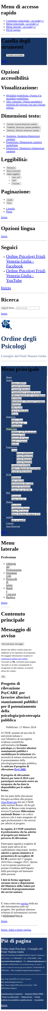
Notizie (9, 502)
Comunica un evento (20, 465)
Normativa (16, 404)
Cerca (4, 308)
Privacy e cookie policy (10, 997)
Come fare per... (18, 499)
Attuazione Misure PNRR (34, 994)
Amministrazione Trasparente (11, 994)
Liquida (9, 200)
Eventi (14, 450)
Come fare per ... (19, 423)
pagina (24, 903)
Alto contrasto (25, 104)
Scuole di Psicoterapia (21, 471)
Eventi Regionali (24, 459)
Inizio (4, 60)
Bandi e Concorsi (19, 441)
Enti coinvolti (17, 480)
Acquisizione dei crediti (22, 484)
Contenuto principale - (25, 20)
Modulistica (16, 426)
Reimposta (11, 168)
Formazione (11, 447)
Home (9, 377)
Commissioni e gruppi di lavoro (26, 392)
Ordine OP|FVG (18, 383)
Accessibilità (39, 1000)
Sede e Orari (17, 420)
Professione (11, 429)
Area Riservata (13, 526)
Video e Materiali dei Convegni (26, 468)
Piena (9, 203)
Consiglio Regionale (20, 389)
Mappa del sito (27, 997)
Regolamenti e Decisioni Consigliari (28, 401)
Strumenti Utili (18, 435)
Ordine (9, 380)
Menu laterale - (21, 26)
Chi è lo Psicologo (19, 411)
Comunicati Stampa (20, 508)
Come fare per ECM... (21, 490)
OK (3, 677)
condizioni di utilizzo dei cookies (14, 659)
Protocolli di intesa (20, 438)
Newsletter (16, 505)
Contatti (10, 523)
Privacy (14, 414)
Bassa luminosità (13, 171)
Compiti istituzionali (20, 386)
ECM (8, 474)
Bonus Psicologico (20, 511)
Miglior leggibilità (13, 174)
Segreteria (10, 417)
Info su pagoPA (18, 520)
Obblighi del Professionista (23, 432)
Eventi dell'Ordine (24, 453)
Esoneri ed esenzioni (20, 487)
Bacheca (15, 444)
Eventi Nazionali (24, 462)
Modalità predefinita (23, 97)
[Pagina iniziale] (6, 328)
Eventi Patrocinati (24, 456)
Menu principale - (22, 23)
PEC (8, 493)
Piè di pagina (13, 29)
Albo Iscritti (17, 407)
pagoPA (9, 517)
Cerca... (11, 307)
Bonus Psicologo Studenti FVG (25, 514)
